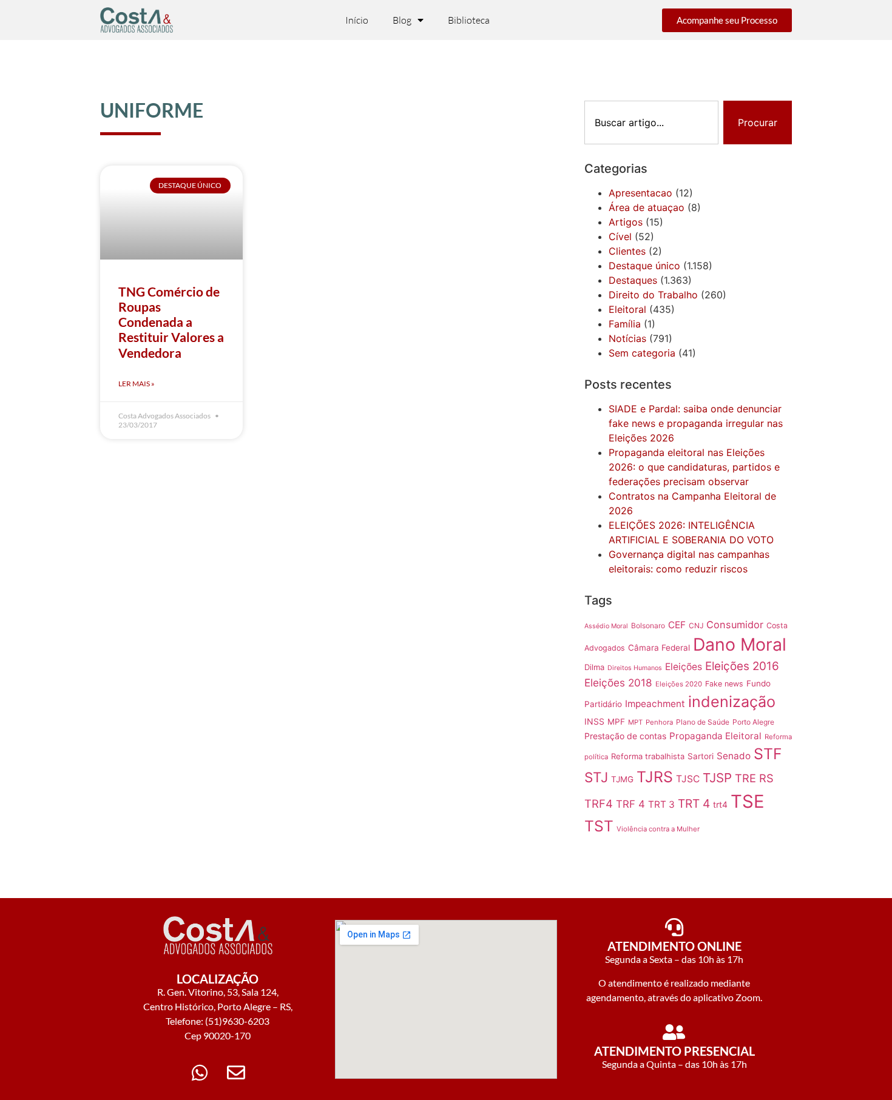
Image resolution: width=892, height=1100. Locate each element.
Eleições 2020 (678, 684)
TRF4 (598, 803)
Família (625, 324)
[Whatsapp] (200, 1073)
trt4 (720, 804)
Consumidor (734, 625)
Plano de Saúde (702, 721)
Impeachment (655, 703)
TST (598, 826)
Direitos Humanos (634, 668)
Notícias (627, 338)
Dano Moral (739, 644)
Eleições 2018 (618, 682)
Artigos (626, 222)
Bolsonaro (648, 625)
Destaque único (644, 266)
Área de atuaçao (646, 207)
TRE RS (754, 778)
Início (356, 20)
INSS (594, 721)
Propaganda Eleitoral (715, 736)
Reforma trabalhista (647, 756)
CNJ (696, 625)
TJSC (688, 779)
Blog (402, 20)
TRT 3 (661, 804)
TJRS (655, 777)
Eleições (683, 666)
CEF (677, 625)
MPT (635, 722)
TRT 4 (694, 803)
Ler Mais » (136, 383)
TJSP (717, 777)
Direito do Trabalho (653, 295)
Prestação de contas (625, 736)
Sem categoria (642, 353)
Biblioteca (469, 20)
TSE (748, 801)
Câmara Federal (659, 647)
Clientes (627, 251)
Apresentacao (640, 193)
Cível (620, 236)
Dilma (594, 667)
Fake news (724, 683)
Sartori (701, 756)
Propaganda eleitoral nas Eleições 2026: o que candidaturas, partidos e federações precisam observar (694, 467)
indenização (731, 702)
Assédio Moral (606, 626)
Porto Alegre (753, 721)
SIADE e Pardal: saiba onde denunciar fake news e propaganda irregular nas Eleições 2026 (696, 423)
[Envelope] (236, 1073)
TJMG (622, 779)
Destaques (633, 280)
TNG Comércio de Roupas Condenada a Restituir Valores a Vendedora (171, 322)
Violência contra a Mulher (658, 829)
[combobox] (651, 122)
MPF (616, 721)
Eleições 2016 (742, 666)
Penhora (659, 722)
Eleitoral (627, 309)
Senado (734, 756)
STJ (596, 777)
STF (768, 754)
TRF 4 (630, 804)
